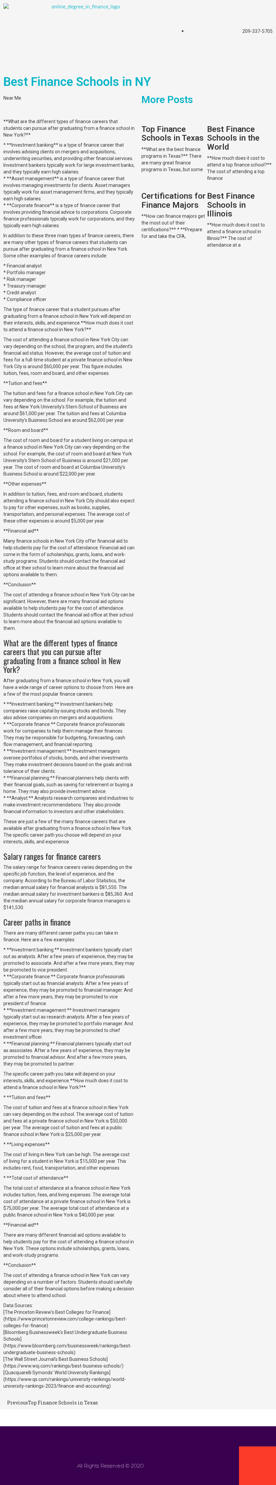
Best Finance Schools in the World (233, 138)
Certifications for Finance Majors (173, 200)
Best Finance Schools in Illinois (231, 204)
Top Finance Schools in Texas (172, 134)
